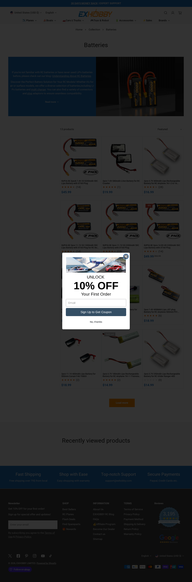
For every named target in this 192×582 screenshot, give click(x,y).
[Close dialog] (126, 256)
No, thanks (96, 322)
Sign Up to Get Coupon (96, 312)
